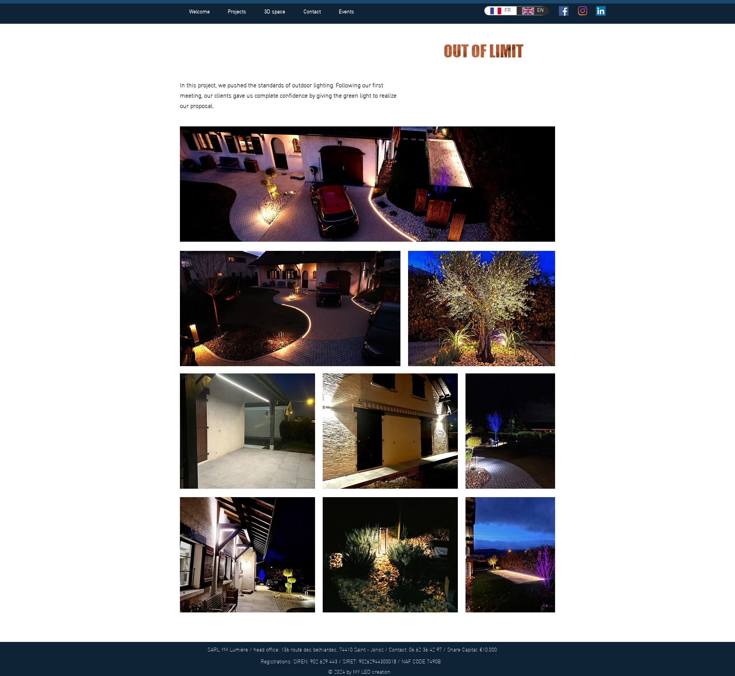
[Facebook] (563, 11)
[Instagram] (582, 10)
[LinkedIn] (601, 11)
